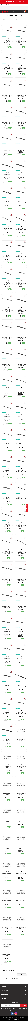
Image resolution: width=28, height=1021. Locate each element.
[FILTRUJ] (27, 510)
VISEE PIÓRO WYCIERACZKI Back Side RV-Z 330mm (21, 552)
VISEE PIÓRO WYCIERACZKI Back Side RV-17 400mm (7, 606)
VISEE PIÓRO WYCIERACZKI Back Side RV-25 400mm (21, 606)
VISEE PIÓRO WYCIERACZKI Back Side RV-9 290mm (7, 498)
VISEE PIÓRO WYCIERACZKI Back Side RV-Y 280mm (21, 283)
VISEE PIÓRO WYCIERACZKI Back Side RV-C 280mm (21, 176)
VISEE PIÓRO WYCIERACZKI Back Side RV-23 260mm (7, 122)
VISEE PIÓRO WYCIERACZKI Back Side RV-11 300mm (7, 579)
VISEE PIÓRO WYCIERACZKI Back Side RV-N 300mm (21, 310)
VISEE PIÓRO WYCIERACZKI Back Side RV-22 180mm (21, 472)
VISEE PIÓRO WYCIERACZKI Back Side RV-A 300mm (7, 740)
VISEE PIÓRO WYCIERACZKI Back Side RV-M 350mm (21, 687)
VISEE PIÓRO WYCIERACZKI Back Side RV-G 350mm (21, 203)
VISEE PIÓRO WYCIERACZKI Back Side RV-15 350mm (21, 579)
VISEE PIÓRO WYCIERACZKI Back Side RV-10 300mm (7, 472)
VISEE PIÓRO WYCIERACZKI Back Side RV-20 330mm (7, 95)
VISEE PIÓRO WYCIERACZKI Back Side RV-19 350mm (21, 68)
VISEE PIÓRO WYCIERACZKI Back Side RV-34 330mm (7, 41)
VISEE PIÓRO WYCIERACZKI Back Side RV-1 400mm (7, 525)
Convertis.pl (17, 1019)
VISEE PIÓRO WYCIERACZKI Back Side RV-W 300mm (21, 714)
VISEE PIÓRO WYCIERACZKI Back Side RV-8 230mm (7, 445)
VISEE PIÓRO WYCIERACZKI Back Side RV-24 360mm (7, 364)
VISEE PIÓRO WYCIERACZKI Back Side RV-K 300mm (7, 687)
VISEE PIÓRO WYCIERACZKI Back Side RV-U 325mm (7, 257)
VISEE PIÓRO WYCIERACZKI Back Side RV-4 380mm (7, 149)
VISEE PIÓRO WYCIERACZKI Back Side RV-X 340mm (21, 364)
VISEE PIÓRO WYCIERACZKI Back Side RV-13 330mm (21, 257)
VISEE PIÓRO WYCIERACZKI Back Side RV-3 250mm (21, 122)
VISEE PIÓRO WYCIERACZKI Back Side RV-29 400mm (21, 633)
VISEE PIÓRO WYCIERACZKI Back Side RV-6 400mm (7, 552)
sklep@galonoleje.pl (10, 4)
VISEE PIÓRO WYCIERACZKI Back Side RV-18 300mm (7, 283)
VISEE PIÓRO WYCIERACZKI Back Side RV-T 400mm (21, 498)
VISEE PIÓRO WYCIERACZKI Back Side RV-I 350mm (21, 337)
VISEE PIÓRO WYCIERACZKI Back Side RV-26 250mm (21, 418)
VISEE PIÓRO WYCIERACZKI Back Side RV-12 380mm (7, 337)
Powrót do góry (22, 974)
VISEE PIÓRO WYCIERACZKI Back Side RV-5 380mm (7, 418)
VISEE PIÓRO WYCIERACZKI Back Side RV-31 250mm (21, 525)
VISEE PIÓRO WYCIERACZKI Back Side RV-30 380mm (7, 660)
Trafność (9, 19)
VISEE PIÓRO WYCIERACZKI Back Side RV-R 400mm (21, 230)
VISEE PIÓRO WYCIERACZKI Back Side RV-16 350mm (7, 68)
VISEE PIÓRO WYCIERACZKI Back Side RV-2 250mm (21, 391)
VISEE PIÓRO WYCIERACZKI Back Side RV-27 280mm (7, 310)
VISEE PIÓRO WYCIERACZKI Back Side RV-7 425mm (21, 149)
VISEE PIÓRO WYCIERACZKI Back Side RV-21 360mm (21, 95)
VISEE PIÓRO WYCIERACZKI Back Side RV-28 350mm (7, 633)
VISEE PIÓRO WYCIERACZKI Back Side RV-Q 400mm (7, 714)
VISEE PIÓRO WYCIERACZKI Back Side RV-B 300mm (7, 176)
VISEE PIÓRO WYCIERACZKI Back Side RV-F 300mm (7, 203)
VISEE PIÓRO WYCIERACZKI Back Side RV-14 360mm (21, 41)
